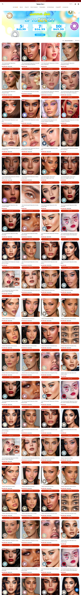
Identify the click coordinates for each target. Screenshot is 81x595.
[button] (2, 4)
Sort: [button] (67, 40)
